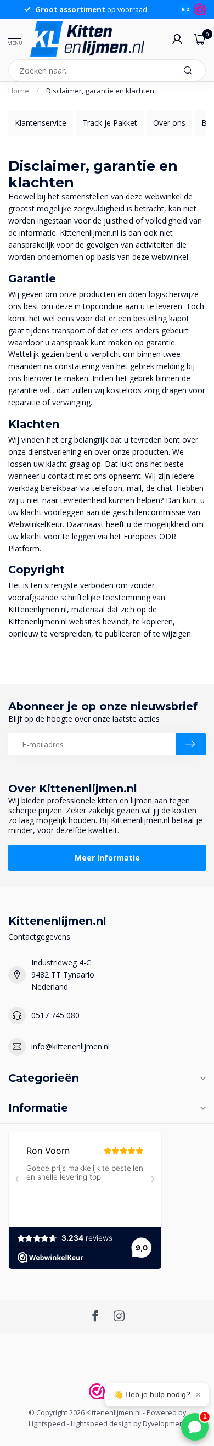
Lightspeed (47, 1423)
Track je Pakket (109, 123)
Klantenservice (40, 123)
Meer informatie (107, 857)
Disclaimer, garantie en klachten (100, 91)
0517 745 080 (55, 1015)
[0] (200, 39)
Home (18, 91)
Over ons (169, 123)
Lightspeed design (101, 1423)
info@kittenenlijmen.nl (70, 1046)
